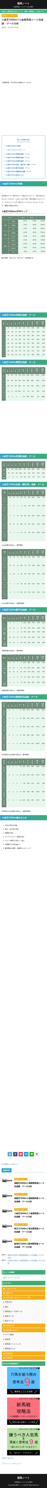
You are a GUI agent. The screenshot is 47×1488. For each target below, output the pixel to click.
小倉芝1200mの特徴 (13, 146)
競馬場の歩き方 (12, 1330)
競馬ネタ (9, 1293)
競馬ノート (23, 3)
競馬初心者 (10, 1325)
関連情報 (9, 1353)
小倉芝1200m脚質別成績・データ (18, 157)
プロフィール (11, 1288)
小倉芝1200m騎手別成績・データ (18, 168)
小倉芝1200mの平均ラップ (15, 150)
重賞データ (9, 1316)
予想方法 (8, 1302)
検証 (6, 1307)
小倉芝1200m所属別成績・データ (18, 161)
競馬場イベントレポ (13, 1344)
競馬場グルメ (10, 1348)
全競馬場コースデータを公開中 (23, 1482)
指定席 (7, 1339)
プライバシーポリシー (11, 1463)
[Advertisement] (23, 53)
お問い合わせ (7, 1458)
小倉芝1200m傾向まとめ (15, 175)
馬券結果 (9, 1358)
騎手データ (9, 1321)
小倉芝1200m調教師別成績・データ (18, 171)
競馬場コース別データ (11, 1164)
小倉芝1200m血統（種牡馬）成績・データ (21, 164)
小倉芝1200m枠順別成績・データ (18, 154)
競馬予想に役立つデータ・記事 (18, 1297)
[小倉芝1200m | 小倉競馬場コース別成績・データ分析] (26, 1154)
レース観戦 (9, 1334)
